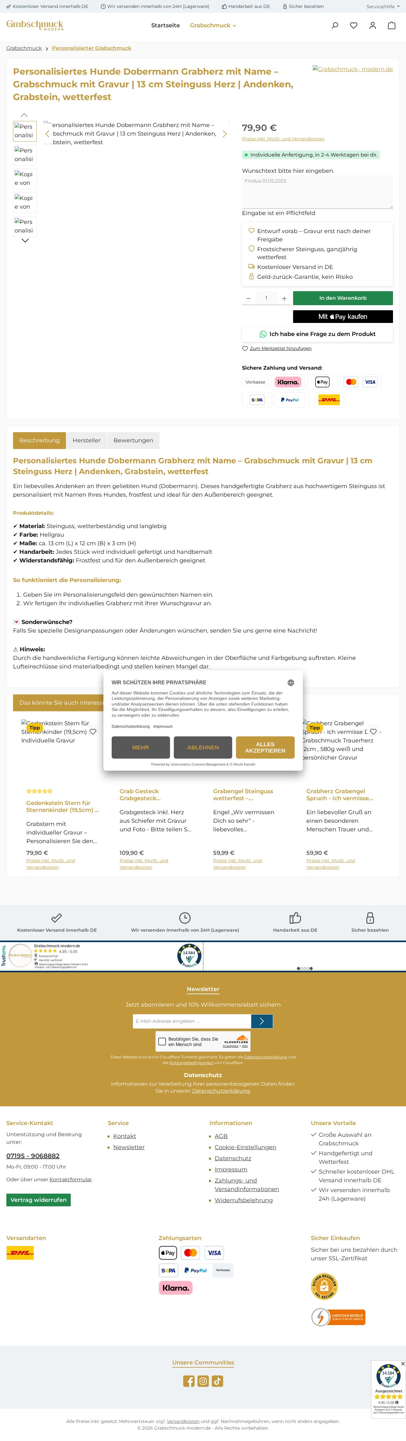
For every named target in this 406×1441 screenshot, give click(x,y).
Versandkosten (183, 1421)
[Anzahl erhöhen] (284, 298)
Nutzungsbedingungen (191, 1062)
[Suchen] (335, 25)
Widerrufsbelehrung (244, 1200)
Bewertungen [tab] (133, 440)
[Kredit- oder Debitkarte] (202, 1253)
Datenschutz (233, 1158)
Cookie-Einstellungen (245, 1147)
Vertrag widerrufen (38, 1199)
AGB (221, 1136)
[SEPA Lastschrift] (169, 1270)
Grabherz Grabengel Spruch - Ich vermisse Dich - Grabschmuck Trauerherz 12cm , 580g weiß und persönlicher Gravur (340, 795)
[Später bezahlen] (195, 1270)
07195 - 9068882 (33, 1156)
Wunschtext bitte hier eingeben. (288, 170)
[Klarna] (176, 1288)
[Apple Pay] (168, 1253)
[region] (121, 180)
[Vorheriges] (48, 134)
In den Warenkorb (343, 298)
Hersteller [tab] (87, 440)
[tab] (39, 440)
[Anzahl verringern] (248, 298)
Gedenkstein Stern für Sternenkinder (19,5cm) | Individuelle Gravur (61, 807)
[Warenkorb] (392, 25)
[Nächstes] (224, 134)
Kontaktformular (70, 1179)
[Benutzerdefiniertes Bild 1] (20, 1253)
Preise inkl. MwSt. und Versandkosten (283, 139)
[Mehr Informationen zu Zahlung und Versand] (288, 382)
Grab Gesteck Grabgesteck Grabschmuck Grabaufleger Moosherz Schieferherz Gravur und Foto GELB (155, 795)
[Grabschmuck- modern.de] (353, 69)
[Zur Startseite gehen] (34, 25)
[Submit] (262, 1021)
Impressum (231, 1169)
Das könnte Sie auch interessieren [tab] (68, 702)
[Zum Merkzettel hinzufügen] (93, 730)
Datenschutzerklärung (265, 1057)
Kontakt (124, 1136)
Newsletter (129, 1147)
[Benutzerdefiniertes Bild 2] (338, 1317)
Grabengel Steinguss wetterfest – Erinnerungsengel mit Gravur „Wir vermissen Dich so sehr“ (246, 795)
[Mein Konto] (373, 25)
